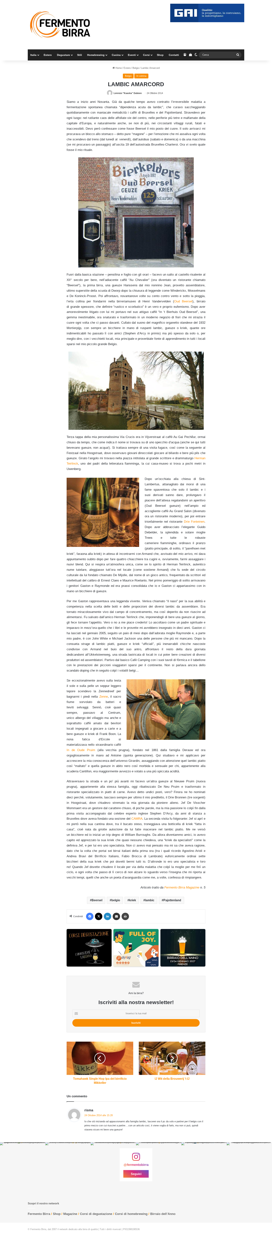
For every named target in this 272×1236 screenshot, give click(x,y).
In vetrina (141, 76)
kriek (132, 900)
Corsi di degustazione (96, 1214)
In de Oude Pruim (81, 750)
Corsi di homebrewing (131, 1214)
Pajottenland (172, 900)
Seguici (136, 1174)
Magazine (70, 1214)
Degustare (63, 54)
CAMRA (136, 818)
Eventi (132, 54)
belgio (115, 900)
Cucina (116, 54)
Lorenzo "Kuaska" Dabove (128, 93)
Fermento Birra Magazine (181, 887)
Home (118, 68)
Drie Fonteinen (194, 521)
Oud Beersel (183, 301)
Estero (48, 54)
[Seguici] (136, 1159)
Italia (33, 54)
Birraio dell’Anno (162, 1214)
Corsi (146, 54)
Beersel (97, 900)
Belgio (135, 68)
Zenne (103, 696)
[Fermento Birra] (60, 24)
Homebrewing (96, 54)
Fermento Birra (39, 1214)
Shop (160, 54)
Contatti (174, 54)
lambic (149, 900)
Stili (79, 54)
